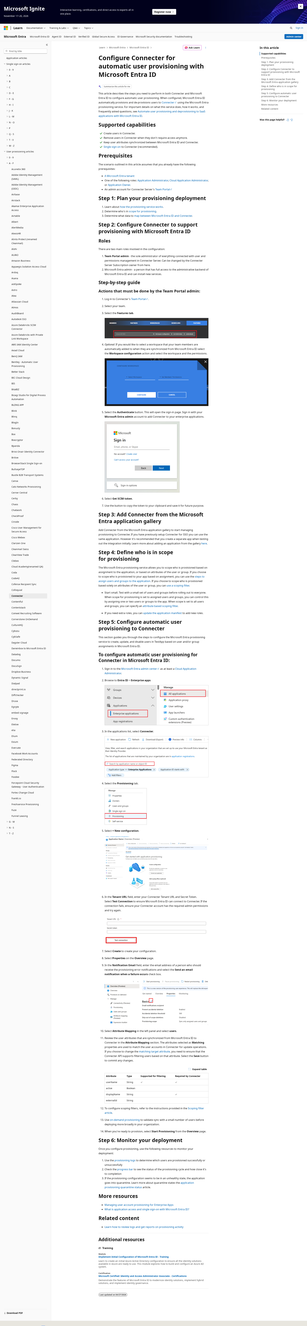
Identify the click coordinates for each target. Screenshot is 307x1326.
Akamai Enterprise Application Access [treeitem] (28, 208)
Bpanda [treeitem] (16, 445)
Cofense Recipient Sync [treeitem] (24, 584)
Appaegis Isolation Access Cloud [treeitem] (29, 266)
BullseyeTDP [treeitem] (18, 469)
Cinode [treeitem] (15, 521)
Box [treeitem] (13, 434)
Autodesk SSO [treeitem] (19, 319)
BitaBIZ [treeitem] (15, 389)
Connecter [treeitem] (17, 595)
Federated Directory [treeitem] (22, 759)
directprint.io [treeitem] (19, 689)
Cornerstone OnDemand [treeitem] (25, 619)
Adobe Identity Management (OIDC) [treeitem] (27, 186)
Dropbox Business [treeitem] (21, 671)
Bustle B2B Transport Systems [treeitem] (27, 475)
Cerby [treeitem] (15, 498)
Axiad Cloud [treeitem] (18, 350)
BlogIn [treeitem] (15, 422)
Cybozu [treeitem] (15, 630)
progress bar (125, 1169)
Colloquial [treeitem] (17, 589)
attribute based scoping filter (160, 606)
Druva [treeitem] (15, 701)
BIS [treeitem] (13, 383)
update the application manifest (162, 613)
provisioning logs (124, 1160)
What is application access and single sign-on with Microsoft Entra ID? (147, 1209)
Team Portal (162, 189)
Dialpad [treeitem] (16, 683)
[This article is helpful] (288, 120)
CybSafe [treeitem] (16, 636)
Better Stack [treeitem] (18, 371)
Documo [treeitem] (16, 660)
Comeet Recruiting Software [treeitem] (27, 613)
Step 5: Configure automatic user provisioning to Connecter (279, 95)
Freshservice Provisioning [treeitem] (25, 804)
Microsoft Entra (117, 47)
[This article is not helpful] (292, 120)
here (204, 543)
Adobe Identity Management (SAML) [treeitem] (27, 176)
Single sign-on (112, 147)
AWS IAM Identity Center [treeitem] (25, 344)
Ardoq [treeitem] (15, 272)
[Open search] (291, 28)
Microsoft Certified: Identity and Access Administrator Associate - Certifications (142, 1276)
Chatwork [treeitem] (17, 510)
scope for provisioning (142, 211)
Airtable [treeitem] (16, 215)
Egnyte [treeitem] (15, 706)
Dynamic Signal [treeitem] (20, 677)
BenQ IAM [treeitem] (17, 356)
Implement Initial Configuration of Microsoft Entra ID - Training (133, 1256)
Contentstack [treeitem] (18, 607)
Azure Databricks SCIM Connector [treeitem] (24, 327)
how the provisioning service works (141, 207)
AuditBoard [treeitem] (18, 313)
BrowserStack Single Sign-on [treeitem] (27, 463)
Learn (102, 47)
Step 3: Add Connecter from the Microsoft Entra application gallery (279, 81)
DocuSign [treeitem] (17, 665)
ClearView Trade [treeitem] (20, 554)
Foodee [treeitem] (15, 776)
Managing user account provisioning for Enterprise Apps (139, 1205)
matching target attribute (154, 1051)
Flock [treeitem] (14, 771)
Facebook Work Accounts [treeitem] (25, 753)
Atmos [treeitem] (15, 307)
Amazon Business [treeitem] (21, 260)
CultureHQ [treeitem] (17, 625)
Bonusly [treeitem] (16, 428)
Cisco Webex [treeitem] (18, 537)
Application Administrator (153, 180)
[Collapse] (47, 44)
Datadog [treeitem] (16, 654)
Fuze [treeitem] (14, 810)
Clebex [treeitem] (15, 560)
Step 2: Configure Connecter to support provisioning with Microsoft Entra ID (280, 72)
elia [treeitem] (13, 730)
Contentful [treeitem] (17, 601)
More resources (269, 104)
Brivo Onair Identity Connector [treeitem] (28, 451)
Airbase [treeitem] (16, 194)
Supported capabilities (273, 53)
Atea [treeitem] (14, 295)
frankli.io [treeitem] (16, 798)
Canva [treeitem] (15, 480)
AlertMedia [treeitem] (17, 227)
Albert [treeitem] (15, 221)
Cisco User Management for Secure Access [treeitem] (26, 529)
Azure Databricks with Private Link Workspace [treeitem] (27, 336)
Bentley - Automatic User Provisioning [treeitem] (25, 364)
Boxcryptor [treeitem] (17, 439)
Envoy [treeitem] (15, 718)
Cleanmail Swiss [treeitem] (20, 549)
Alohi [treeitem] (14, 249)
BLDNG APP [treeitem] (18, 404)
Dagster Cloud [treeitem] (19, 642)
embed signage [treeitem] (20, 712)
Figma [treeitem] (15, 765)
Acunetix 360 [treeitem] (18, 169)
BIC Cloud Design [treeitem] (21, 377)
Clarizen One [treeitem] (18, 543)
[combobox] (25, 51)
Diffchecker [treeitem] (18, 695)
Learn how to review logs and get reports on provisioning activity (144, 1227)
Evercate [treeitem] (16, 747)
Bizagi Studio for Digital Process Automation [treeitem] (29, 397)
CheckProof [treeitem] (18, 515)
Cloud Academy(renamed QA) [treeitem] (27, 566)
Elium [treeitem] (15, 736)
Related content (269, 108)
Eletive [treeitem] (15, 724)
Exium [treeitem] (15, 741)
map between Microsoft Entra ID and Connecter (163, 216)
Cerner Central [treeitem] (19, 492)
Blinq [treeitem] (14, 416)
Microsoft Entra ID (139, 47)
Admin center (293, 36)
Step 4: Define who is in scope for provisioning (279, 88)
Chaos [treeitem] (15, 504)
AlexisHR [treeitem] (16, 233)
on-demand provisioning (125, 1120)
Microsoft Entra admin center (139, 669)
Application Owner (119, 185)
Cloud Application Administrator (188, 180)
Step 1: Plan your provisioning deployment (277, 63)
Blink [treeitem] (14, 410)
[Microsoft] (6, 28)
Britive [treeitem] (15, 457)
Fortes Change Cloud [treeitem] (23, 792)
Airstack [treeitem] (16, 200)
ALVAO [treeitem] (15, 254)
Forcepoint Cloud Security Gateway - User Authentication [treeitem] (28, 784)
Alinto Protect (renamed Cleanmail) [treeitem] (24, 241)
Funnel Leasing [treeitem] (20, 815)
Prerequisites (268, 57)
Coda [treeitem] (14, 572)
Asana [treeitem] (15, 278)
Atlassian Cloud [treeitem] (20, 301)
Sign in (299, 27)
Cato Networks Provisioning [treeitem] (26, 486)
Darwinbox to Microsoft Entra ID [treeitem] (29, 648)
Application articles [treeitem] (16, 58)
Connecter (168, 102)
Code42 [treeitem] (16, 578)
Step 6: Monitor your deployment (279, 100)
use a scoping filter (178, 585)
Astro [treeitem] (14, 289)
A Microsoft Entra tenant (119, 176)
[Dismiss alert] (300, 6)
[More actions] (206, 47)
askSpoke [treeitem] (16, 284)
